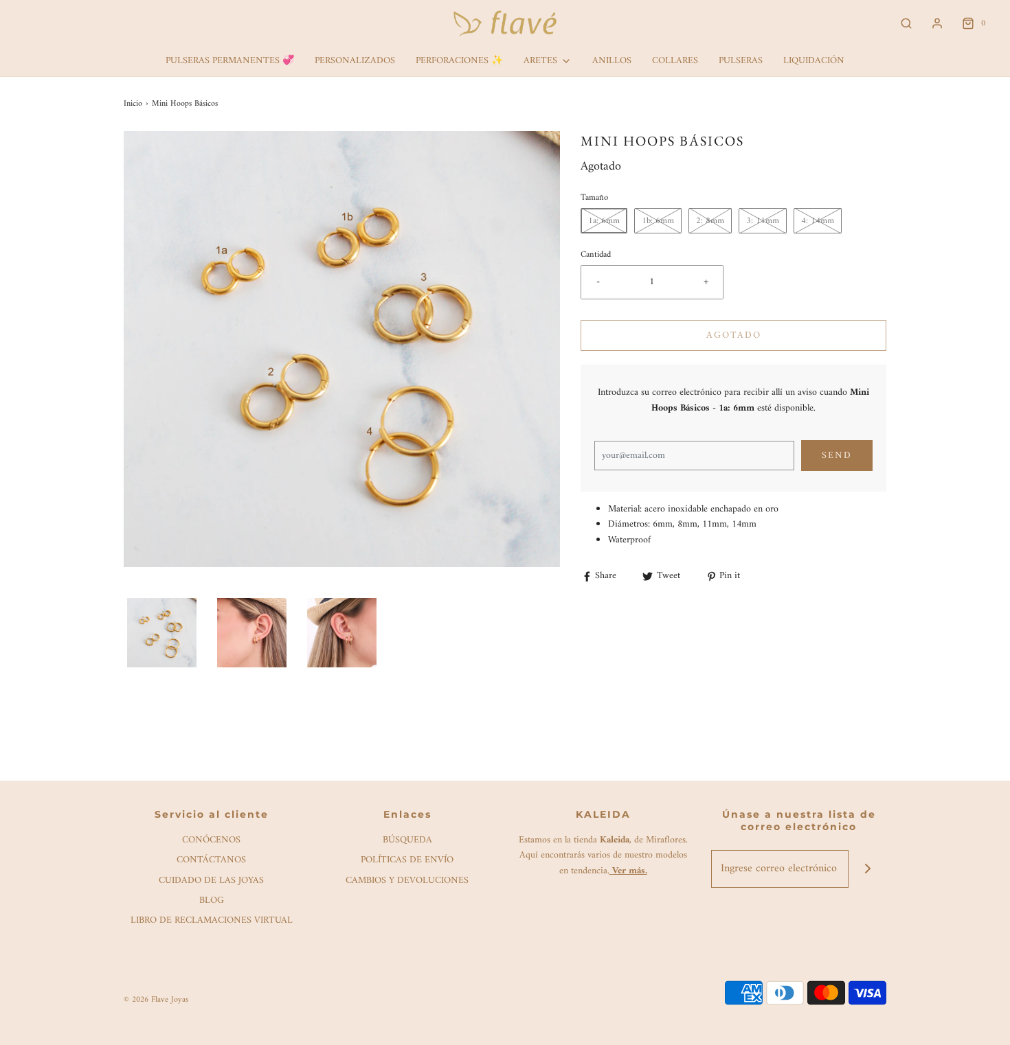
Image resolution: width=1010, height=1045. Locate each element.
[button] (162, 632)
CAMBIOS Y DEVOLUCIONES (407, 881)
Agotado (733, 335)
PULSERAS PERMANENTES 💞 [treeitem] (230, 60)
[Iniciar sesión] (937, 23)
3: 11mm (762, 221)
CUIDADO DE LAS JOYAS (211, 881)
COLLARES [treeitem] (675, 60)
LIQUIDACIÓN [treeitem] (813, 60)
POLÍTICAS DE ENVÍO (407, 861)
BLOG (211, 901)
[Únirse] (867, 869)
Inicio (133, 104)
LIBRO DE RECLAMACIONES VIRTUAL (212, 921)
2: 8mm (710, 221)
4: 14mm (817, 221)
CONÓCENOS (211, 841)
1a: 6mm (604, 221)
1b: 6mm (658, 221)
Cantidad (596, 255)
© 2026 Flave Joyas (156, 1000)
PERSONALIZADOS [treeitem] (355, 60)
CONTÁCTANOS (211, 861)
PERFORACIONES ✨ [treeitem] (459, 60)
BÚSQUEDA (407, 841)
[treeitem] (548, 61)
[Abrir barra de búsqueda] (906, 23)
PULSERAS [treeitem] (741, 60)
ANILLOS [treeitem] (611, 60)
